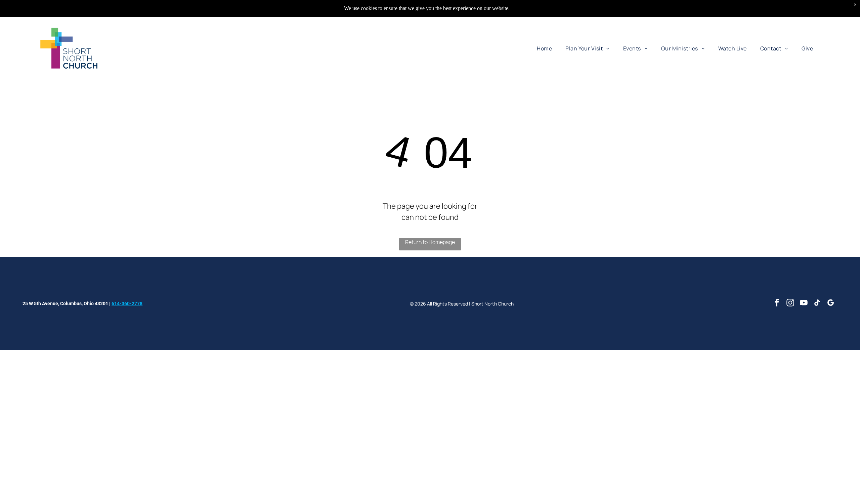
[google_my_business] (830, 303)
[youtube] (804, 303)
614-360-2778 (127, 303)
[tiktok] (817, 303)
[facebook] (777, 303)
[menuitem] (544, 48)
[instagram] (790, 303)
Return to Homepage (430, 242)
